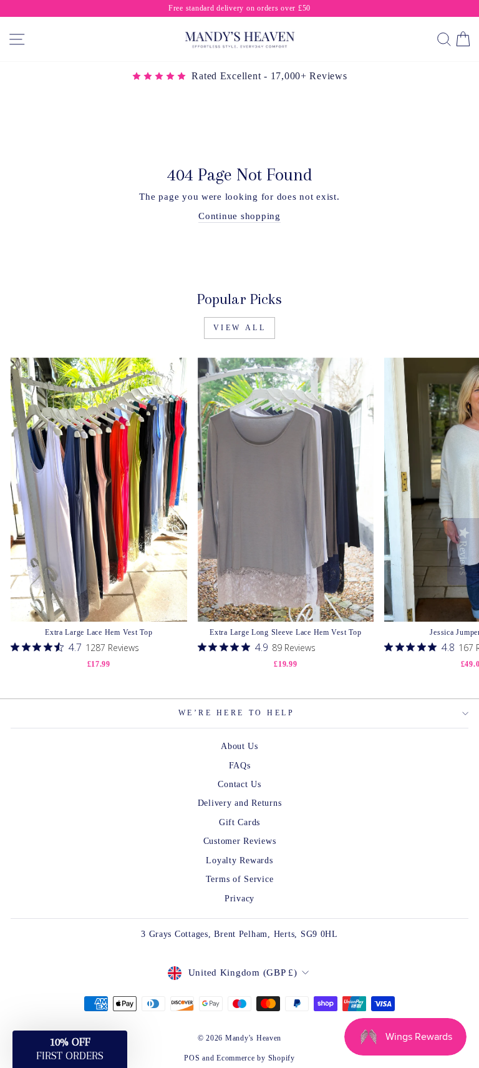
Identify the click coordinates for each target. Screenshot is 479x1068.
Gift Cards (239, 822)
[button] (69, 1049)
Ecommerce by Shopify (255, 1058)
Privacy (239, 898)
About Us (239, 746)
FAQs (240, 765)
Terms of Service (240, 879)
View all (239, 327)
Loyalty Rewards (239, 860)
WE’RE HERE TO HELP (236, 713)
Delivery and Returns (240, 803)
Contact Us (239, 784)
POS (192, 1058)
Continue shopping (239, 216)
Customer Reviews (239, 841)
